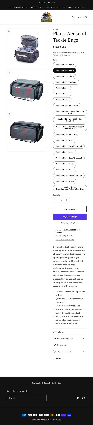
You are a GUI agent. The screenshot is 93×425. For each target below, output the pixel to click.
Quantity (56, 195)
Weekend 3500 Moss (65, 140)
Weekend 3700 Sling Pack (67, 134)
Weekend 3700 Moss (65, 169)
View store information (65, 239)
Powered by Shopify (54, 420)
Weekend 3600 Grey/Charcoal (69, 158)
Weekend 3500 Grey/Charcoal (69, 146)
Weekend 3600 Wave (65, 164)
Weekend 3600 (62, 94)
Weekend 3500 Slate (65, 64)
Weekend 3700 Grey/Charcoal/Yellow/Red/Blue (70, 188)
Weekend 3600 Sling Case (67, 105)
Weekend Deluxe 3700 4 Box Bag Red (70, 120)
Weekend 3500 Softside (66, 82)
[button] (8, 17)
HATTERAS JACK (42, 420)
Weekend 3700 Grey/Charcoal (69, 175)
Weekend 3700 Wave (65, 181)
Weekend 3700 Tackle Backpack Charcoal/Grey (70, 128)
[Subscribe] (43, 398)
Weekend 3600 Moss (65, 152)
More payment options (69, 223)
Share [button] (58, 358)
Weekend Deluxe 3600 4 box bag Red (70, 112)
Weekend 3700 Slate (65, 76)
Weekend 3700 (62, 100)
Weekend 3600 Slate (65, 70)
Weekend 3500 (62, 88)
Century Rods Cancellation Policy (46, 383)
